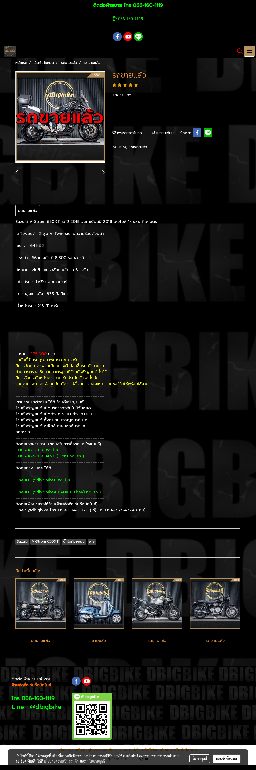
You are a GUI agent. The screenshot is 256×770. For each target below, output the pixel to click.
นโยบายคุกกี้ (96, 761)
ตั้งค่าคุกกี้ (200, 758)
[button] (238, 51)
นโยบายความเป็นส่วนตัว (61, 761)
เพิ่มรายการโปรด (129, 133)
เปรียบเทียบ (164, 133)
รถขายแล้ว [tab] (27, 211)
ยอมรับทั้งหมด (226, 758)
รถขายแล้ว (139, 147)
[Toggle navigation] (249, 51)
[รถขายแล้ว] (60, 117)
